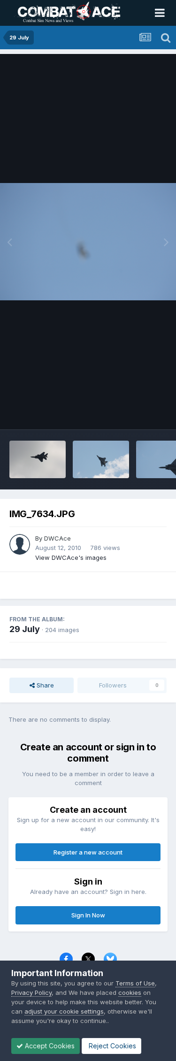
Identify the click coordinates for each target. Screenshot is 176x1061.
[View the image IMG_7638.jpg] (37, 459)
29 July (24, 629)
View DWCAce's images (71, 557)
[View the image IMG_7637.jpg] (101, 459)
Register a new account (88, 852)
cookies (129, 992)
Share (44, 685)
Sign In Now (88, 915)
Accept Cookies (49, 1046)
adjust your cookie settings (64, 1011)
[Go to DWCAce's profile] (19, 544)
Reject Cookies (111, 1046)
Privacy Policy (31, 992)
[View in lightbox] (88, 241)
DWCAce (57, 538)
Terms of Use (135, 983)
